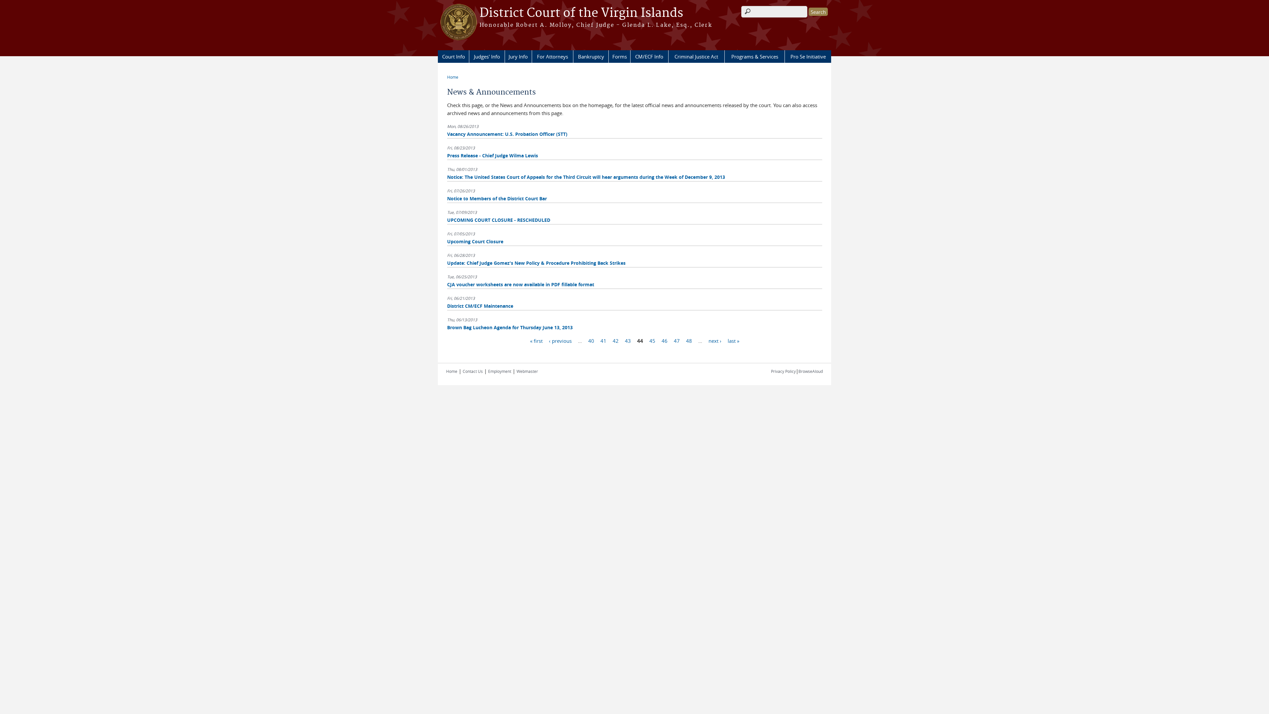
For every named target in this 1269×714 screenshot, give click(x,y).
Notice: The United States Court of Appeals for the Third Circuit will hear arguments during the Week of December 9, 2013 (586, 177)
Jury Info (518, 56)
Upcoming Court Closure (475, 241)
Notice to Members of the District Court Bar (497, 198)
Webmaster (527, 371)
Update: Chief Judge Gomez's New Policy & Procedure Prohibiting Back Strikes (536, 263)
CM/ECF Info (649, 56)
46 (665, 340)
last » (733, 340)
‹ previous (560, 340)
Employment (499, 371)
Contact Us (473, 371)
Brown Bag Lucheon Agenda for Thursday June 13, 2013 (510, 327)
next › (715, 340)
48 (689, 340)
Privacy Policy (783, 371)
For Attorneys (552, 56)
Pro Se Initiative (808, 56)
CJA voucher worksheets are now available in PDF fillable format (520, 284)
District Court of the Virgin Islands (581, 13)
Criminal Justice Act (696, 56)
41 (603, 340)
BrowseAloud (810, 371)
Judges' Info (487, 56)
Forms (619, 56)
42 (616, 340)
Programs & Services (754, 56)
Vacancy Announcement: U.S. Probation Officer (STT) (507, 134)
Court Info (453, 56)
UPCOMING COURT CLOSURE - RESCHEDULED (498, 220)
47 (677, 340)
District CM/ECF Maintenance (480, 306)
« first (536, 340)
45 (652, 340)
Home (452, 77)
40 (591, 340)
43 (628, 340)
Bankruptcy (591, 56)
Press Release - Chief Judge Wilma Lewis (492, 155)
